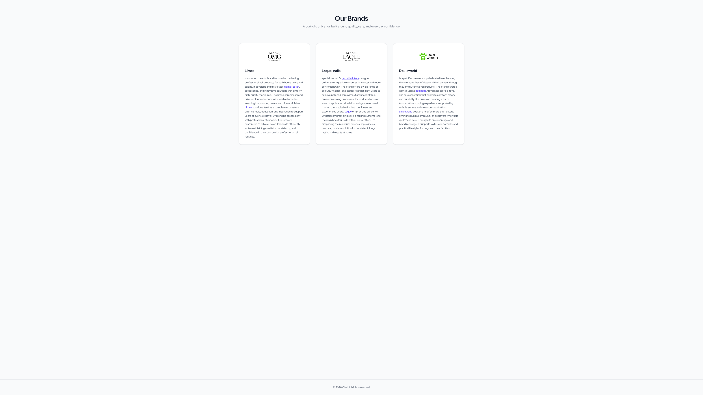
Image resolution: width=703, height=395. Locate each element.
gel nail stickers (350, 78)
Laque (348, 111)
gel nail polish (291, 86)
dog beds (420, 90)
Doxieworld (408, 71)
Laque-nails (331, 71)
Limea (249, 71)
